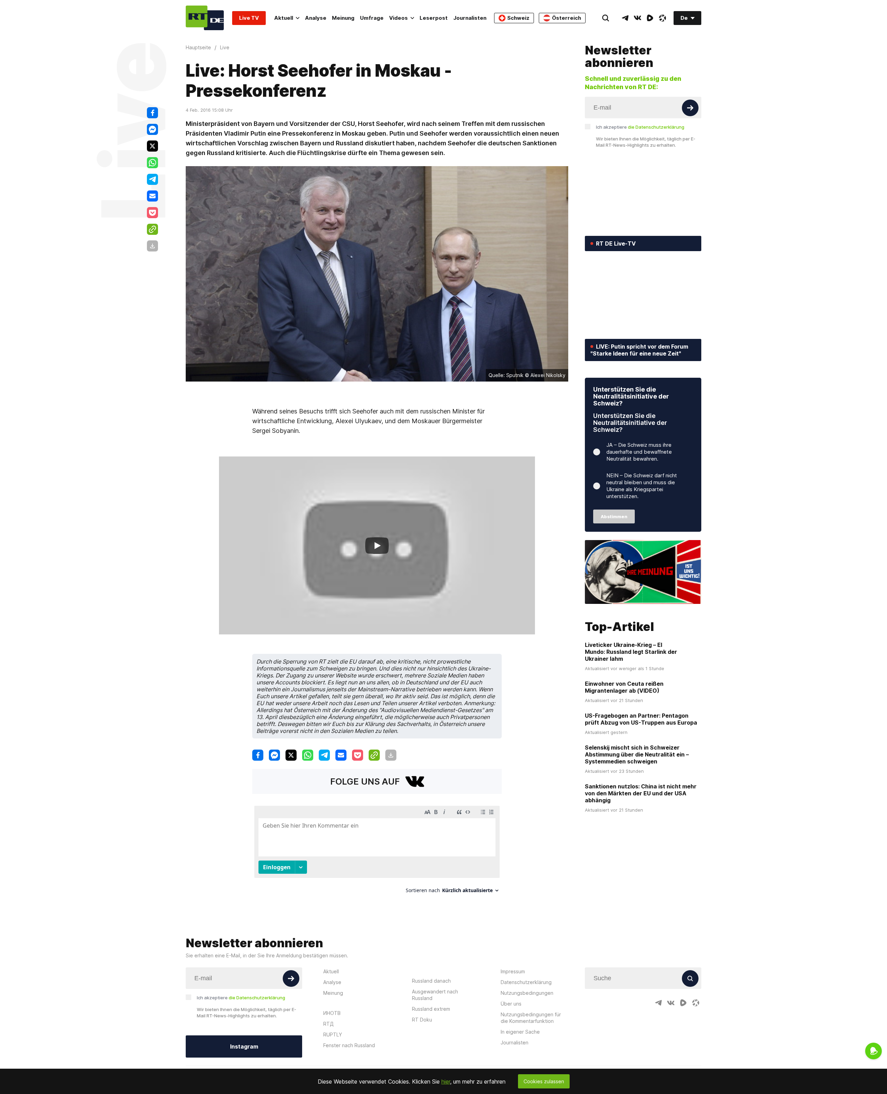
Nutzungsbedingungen (527, 993)
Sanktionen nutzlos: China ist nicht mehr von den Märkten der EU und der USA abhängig (640, 793)
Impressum (513, 971)
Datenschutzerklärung (526, 982)
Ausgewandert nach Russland (435, 995)
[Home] (205, 18)
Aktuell (283, 18)
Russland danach (431, 981)
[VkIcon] (637, 18)
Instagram (244, 1046)
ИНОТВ (332, 1013)
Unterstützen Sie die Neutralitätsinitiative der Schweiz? (631, 396)
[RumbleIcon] (650, 18)
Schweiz (518, 18)
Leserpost (434, 18)
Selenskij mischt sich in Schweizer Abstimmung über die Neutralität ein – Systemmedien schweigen (637, 754)
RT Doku (422, 1020)
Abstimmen (614, 516)
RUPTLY (332, 1034)
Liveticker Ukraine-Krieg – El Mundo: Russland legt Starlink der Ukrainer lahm (631, 651)
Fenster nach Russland (349, 1045)
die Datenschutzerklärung (656, 127)
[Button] (690, 108)
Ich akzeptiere (640, 127)
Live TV (249, 18)
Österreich (566, 18)
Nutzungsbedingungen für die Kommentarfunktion (531, 1017)
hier (445, 1081)
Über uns (511, 1004)
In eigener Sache (520, 1032)
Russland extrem (431, 1009)
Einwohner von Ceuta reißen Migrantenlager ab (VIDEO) (624, 687)
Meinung (343, 18)
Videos (398, 18)
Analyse (315, 18)
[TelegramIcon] (625, 18)
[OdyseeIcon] (662, 18)
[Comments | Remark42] (377, 852)
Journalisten (469, 18)
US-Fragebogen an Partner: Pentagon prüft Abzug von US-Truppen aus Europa (641, 719)
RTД (328, 1024)
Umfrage (372, 18)
